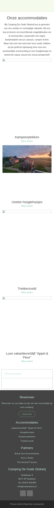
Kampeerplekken (27, 137)
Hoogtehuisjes (27, 432)
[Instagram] (30, 493)
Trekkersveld (27, 288)
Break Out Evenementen (27, 453)
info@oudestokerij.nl (27, 486)
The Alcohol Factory (27, 462)
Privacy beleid (16, 504)
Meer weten (27, 141)
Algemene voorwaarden (34, 504)
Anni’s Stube (27, 458)
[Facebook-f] (23, 493)
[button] (49, 6)
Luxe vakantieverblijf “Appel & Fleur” (27, 355)
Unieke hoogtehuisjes (27, 202)
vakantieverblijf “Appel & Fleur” (27, 428)
